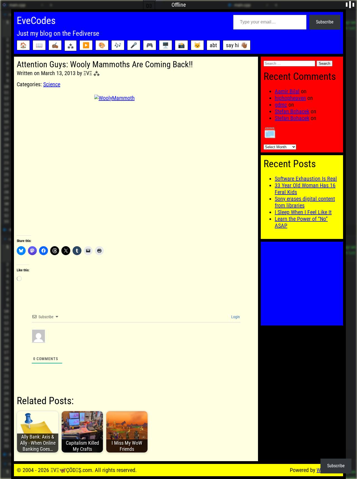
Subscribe (325, 22)
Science (51, 84)
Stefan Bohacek (292, 111)
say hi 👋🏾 (236, 45)
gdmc (281, 104)
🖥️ (165, 45)
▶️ (86, 45)
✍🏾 (55, 45)
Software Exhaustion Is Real (306, 178)
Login (235, 317)
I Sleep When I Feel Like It (303, 212)
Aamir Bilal (287, 91)
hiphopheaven (290, 98)
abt (213, 45)
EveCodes (36, 21)
